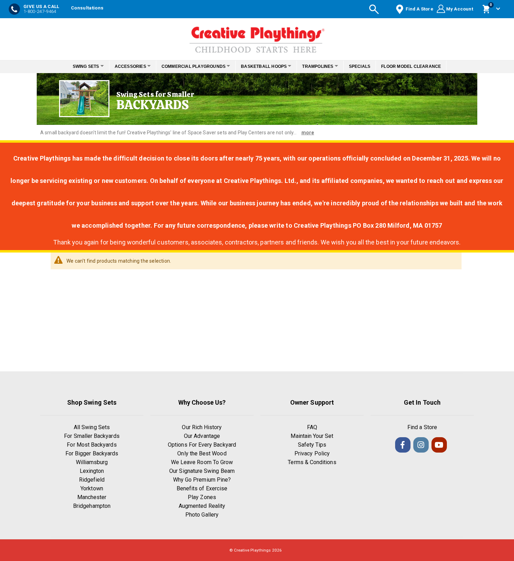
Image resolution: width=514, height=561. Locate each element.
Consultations (87, 7)
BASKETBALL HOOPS (266, 66)
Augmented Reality (202, 506)
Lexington (92, 471)
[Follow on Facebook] (403, 445)
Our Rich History (202, 427)
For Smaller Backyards (91, 436)
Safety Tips (312, 444)
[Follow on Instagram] (421, 445)
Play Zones (202, 497)
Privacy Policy (312, 453)
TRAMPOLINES (323, 66)
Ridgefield (92, 479)
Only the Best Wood (201, 453)
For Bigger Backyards (91, 453)
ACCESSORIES (124, 66)
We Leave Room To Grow (202, 462)
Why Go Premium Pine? (202, 479)
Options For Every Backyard (202, 444)
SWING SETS (76, 66)
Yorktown (91, 488)
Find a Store (422, 427)
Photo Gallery (202, 514)
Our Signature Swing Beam (202, 471)
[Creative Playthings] (257, 37)
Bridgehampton (91, 506)
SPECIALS (369, 66)
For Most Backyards (91, 444)
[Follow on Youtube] (439, 445)
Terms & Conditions (312, 462)
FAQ (312, 427)
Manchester (92, 497)
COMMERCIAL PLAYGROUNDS (191, 66)
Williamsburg (92, 462)
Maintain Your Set (312, 436)
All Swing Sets (92, 427)
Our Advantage (202, 436)
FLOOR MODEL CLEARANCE (421, 66)
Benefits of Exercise (202, 488)
